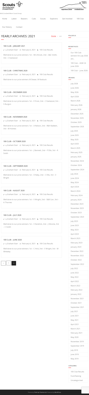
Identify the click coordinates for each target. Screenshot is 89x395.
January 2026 (76, 109)
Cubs (34, 18)
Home (4, 18)
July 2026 (74, 83)
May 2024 (74, 182)
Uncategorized (77, 380)
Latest (13, 18)
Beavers (24, 18)
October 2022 (76, 260)
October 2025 (76, 122)
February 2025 (76, 152)
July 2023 (74, 221)
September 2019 (77, 346)
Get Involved (67, 18)
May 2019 (74, 359)
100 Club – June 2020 (12, 240)
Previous (3, 263)
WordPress (58, 392)
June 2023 (75, 225)
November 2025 (77, 118)
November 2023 (77, 208)
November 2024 (77, 161)
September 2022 (77, 264)
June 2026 (75, 88)
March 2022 (75, 286)
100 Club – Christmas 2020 (15, 70)
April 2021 (75, 324)
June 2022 (75, 273)
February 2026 (76, 105)
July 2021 (74, 311)
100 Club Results (46, 50)
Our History (7, 27)
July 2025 (74, 131)
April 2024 (75, 187)
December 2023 (77, 204)
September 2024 (77, 169)
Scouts (43, 18)
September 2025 (77, 126)
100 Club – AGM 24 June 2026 (78, 64)
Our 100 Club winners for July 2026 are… (79, 55)
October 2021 (76, 303)
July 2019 (74, 350)
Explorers (54, 18)
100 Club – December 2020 (15, 92)
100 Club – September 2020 (15, 166)
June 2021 (75, 316)
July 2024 (74, 174)
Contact (19, 27)
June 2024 (75, 178)
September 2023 (77, 217)
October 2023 (76, 212)
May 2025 (74, 139)
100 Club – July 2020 (12, 215)
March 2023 (75, 238)
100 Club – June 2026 (79, 70)
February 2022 (76, 290)
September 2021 (77, 307)
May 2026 (74, 92)
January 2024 (76, 200)
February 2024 (76, 195)
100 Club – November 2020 (15, 117)
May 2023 (74, 230)
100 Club (80, 18)
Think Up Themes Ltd (40, 392)
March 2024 (75, 191)
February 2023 (76, 243)
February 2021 (76, 333)
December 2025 (77, 114)
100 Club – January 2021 (14, 46)
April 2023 (75, 234)
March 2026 (75, 101)
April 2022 (75, 281)
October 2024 (76, 165)
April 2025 (75, 144)
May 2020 (74, 337)
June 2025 (75, 135)
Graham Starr (12, 50)
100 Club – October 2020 (14, 141)
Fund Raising (76, 376)
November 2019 (77, 341)
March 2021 (75, 328)
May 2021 (74, 320)
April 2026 (75, 96)
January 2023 (76, 247)
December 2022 (77, 251)
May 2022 (74, 277)
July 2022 (74, 268)
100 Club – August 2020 (14, 190)
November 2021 (77, 298)
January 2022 (76, 294)
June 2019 (75, 354)
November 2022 (77, 255)
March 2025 (75, 148)
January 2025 (76, 157)
